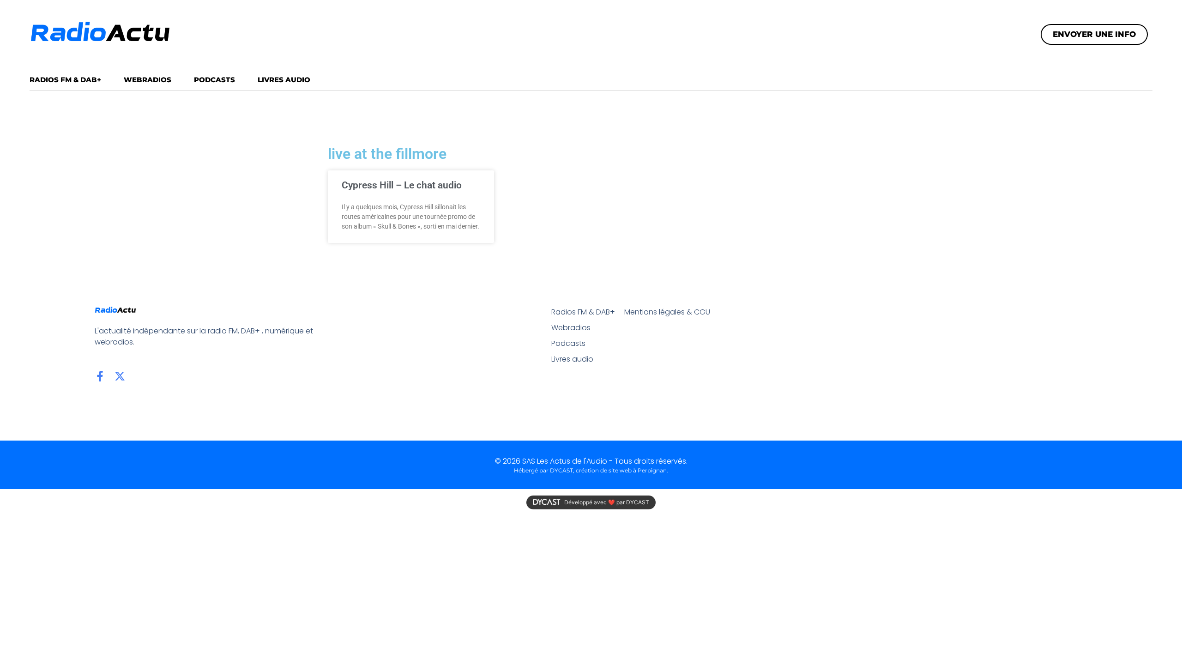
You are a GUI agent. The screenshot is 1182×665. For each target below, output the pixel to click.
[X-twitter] (120, 376)
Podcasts (214, 79)
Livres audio (284, 79)
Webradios (147, 79)
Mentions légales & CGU (667, 312)
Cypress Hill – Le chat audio (402, 185)
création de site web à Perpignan (621, 470)
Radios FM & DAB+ (65, 79)
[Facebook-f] (100, 376)
